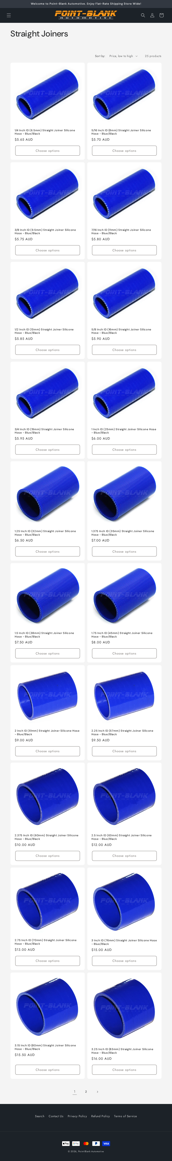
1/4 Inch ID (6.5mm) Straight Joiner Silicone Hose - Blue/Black (45, 132)
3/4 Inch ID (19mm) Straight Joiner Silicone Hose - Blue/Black (44, 430)
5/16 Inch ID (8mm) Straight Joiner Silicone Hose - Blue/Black (121, 132)
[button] (8, 15)
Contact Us (56, 1116)
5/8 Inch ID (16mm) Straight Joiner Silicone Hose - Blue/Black (121, 331)
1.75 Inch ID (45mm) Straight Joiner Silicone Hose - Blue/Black (121, 634)
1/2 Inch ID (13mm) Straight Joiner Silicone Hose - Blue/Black (44, 331)
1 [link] (75, 1091)
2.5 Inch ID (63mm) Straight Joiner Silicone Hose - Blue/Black (121, 837)
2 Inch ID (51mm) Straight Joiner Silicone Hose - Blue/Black (47, 732)
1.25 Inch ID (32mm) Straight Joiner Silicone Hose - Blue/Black (45, 533)
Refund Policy (100, 1116)
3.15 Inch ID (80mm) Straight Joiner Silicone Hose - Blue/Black (45, 1047)
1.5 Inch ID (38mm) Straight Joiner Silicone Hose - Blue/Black (44, 634)
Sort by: (100, 56)
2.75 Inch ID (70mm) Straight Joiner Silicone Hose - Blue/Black (46, 942)
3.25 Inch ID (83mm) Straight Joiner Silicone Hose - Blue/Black (122, 1051)
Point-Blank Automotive (91, 1151)
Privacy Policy (77, 1116)
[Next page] (97, 1091)
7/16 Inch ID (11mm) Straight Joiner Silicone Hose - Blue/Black (121, 231)
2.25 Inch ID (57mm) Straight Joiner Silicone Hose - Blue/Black (122, 732)
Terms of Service (125, 1116)
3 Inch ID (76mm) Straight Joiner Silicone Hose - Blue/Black (124, 942)
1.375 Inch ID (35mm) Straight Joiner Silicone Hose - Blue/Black (122, 533)
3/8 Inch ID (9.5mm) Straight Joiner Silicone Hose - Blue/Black (45, 231)
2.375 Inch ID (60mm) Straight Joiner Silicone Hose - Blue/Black (47, 837)
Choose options (48, 150)
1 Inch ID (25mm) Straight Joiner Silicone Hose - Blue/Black (123, 430)
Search (39, 1116)
